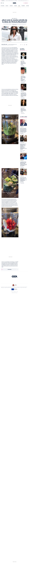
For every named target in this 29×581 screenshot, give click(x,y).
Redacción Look (4, 44)
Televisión (23, 5)
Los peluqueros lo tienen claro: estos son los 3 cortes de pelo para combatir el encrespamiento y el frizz (23, 94)
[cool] (14, 3)
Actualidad (2, 5)
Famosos (15, 5)
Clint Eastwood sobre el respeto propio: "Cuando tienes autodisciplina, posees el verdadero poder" (23, 78)
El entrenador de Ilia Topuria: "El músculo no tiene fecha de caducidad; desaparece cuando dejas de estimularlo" (23, 179)
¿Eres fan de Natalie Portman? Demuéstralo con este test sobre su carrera (23, 110)
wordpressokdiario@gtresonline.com (12, 44)
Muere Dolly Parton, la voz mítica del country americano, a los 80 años (23, 63)
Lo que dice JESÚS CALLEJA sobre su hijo (22, 0)
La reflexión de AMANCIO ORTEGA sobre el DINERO (11, 0)
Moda (19, 5)
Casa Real (11, 5)
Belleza (7, 5)
